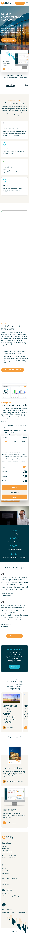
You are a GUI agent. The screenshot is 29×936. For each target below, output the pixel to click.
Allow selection (14, 492)
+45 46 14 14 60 (12, 856)
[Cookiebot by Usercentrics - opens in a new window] (20, 438)
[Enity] (6, 3)
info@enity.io (11, 858)
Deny (14, 497)
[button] (14, 515)
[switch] (25, 472)
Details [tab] (14, 441)
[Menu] (27, 3)
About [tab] (23, 441)
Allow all (14, 487)
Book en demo (20, 3)
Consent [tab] (5, 441)
